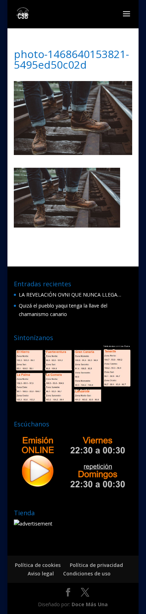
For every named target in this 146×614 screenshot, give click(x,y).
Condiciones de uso (87, 573)
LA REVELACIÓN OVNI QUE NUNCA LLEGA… (70, 294)
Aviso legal (41, 573)
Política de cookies (38, 565)
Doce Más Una (90, 604)
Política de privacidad (96, 565)
